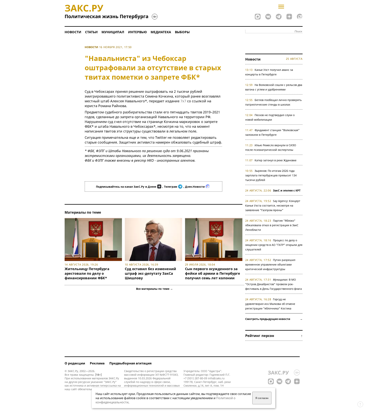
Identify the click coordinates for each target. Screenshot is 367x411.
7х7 (183, 101)
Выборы (182, 32)
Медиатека (161, 32)
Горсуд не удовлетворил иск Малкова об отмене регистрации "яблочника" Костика (270, 303)
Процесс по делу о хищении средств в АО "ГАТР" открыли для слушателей (273, 244)
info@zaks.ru (216, 378)
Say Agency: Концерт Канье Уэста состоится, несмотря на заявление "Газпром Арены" (272, 205)
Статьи (91, 32)
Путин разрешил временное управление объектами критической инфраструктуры (270, 264)
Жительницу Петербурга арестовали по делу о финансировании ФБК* (87, 273)
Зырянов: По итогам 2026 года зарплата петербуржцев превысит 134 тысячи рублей (271, 175)
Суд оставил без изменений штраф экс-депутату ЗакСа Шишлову (150, 273)
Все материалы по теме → (154, 289)
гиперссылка (108, 385)
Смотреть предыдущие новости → (274, 319)
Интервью (137, 32)
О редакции (75, 363)
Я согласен (261, 398)
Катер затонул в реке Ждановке (275, 160)
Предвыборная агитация (130, 363)
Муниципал (112, 32)
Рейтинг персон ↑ (274, 335)
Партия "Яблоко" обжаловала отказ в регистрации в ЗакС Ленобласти (271, 225)
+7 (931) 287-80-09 (195, 378)
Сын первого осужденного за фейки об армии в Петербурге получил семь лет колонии (212, 273)
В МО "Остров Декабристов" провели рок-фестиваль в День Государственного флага (273, 284)
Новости (73, 32)
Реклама (97, 363)
